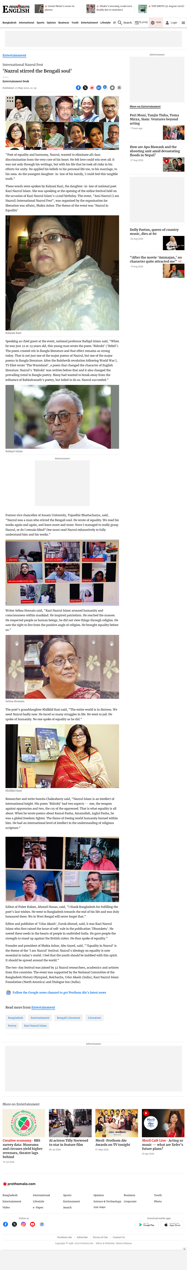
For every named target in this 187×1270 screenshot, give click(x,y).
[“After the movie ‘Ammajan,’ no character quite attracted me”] (173, 271)
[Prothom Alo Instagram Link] (24, 1224)
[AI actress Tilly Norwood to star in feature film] (70, 1123)
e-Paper (38, 1207)
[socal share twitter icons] (85, 89)
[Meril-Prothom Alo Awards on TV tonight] (116, 1123)
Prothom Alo (64, 1237)
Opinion (51, 22)
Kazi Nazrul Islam (35, 1025)
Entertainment (89, 22)
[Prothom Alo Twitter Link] (16, 1224)
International (26, 22)
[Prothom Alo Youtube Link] (34, 1224)
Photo (158, 1201)
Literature (94, 1017)
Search (67, 1207)
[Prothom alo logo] (19, 1184)
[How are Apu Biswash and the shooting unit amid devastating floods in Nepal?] (173, 164)
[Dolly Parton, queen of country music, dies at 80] (173, 243)
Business (63, 22)
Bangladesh (9, 22)
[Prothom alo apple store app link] (172, 1225)
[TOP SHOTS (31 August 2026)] (142, 8)
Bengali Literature (68, 1017)
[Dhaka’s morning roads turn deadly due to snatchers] (90, 8)
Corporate (130, 1201)
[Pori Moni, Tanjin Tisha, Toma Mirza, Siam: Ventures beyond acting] (173, 132)
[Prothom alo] (16, 8)
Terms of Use (100, 1237)
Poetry (12, 1025)
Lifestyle (105, 22)
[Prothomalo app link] (147, 1225)
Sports (40, 22)
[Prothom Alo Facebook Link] (7, 1224)
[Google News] (42, 1224)
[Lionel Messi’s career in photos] (39, 8)
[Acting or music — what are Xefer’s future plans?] (163, 1123)
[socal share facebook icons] (78, 89)
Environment (71, 1201)
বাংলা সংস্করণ (100, 1207)
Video (6, 1207)
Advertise (82, 1237)
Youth (75, 22)
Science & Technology (107, 1201)
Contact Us (119, 1237)
